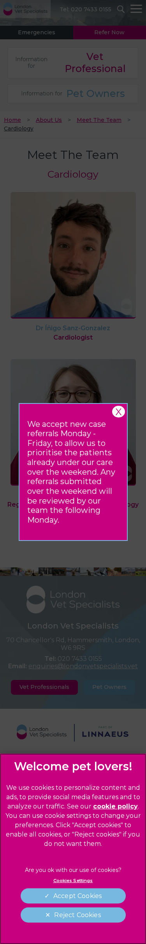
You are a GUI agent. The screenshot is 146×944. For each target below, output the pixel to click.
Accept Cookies (77, 896)
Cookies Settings (73, 880)
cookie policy (115, 806)
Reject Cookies (77, 915)
